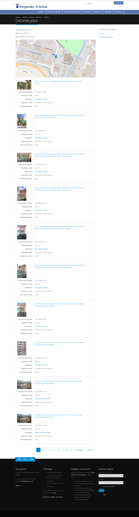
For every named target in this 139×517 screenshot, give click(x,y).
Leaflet (87, 76)
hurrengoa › (79, 450)
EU (88, 3)
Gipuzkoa (39, 17)
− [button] (18, 45)
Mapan (17, 485)
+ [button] (18, 42)
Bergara (46, 17)
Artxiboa (41, 12)
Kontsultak (98, 12)
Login (104, 494)
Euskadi (31, 17)
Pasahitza (102, 479)
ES (91, 3)
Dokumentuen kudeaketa (72, 12)
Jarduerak (117, 12)
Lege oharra (59, 497)
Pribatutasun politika (49, 497)
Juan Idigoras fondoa (41, 99)
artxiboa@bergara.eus (27, 481)
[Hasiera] (33, 6)
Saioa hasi (118, 3)
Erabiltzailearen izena (105, 472)
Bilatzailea (86, 12)
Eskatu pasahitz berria (108, 486)
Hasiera (18, 17)
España (24, 17)
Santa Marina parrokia (106, 37)
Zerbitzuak (108, 12)
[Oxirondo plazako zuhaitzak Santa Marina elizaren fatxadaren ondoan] (24, 85)
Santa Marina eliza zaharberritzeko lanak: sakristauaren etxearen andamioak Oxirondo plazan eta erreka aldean (60, 155)
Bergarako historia (53, 12)
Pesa (54, 493)
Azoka (101, 33)
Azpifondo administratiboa (43, 399)
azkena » (90, 450)
